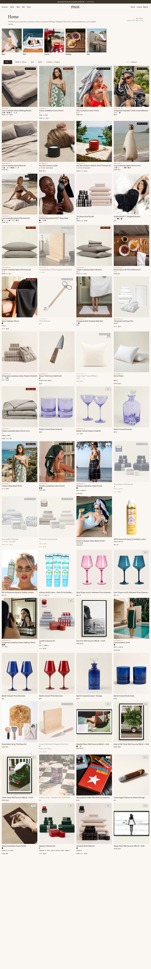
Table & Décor (20, 62)
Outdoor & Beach (53, 62)
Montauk (5, 7)
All (7, 62)
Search (133, 7)
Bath (18, 7)
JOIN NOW (86, 2)
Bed (23, 7)
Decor (29, 7)
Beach (12, 7)
